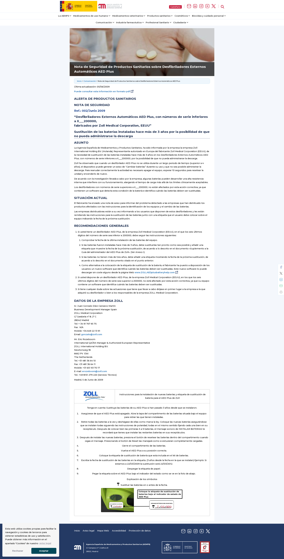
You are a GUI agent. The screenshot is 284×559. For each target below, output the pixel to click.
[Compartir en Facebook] (281, 267)
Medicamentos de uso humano (90, 16)
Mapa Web (103, 530)
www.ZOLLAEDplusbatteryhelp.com (155, 272)
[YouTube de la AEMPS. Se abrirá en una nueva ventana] (207, 6)
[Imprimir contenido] (281, 292)
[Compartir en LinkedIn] (281, 280)
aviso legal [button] (45, 543)
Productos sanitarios (158, 16)
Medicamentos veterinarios (127, 16)
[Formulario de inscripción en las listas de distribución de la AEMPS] (189, 6)
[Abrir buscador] (222, 7)
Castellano (175, 7)
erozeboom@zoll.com (94, 371)
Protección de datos (140, 530)
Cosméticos (181, 16)
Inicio (79, 81)
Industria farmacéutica (129, 22)
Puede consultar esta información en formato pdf (102, 91)
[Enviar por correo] (281, 286)
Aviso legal (88, 530)
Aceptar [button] (44, 551)
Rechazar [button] (17, 551)
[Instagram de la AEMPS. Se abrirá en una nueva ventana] (201, 6)
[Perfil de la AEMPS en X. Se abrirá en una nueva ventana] (213, 6)
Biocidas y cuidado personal (208, 16)
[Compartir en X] (281, 273)
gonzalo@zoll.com (91, 334)
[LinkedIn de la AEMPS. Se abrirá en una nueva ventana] (195, 6)
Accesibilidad (119, 530)
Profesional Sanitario (157, 22)
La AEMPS (63, 16)
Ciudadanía (179, 22)
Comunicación (104, 22)
